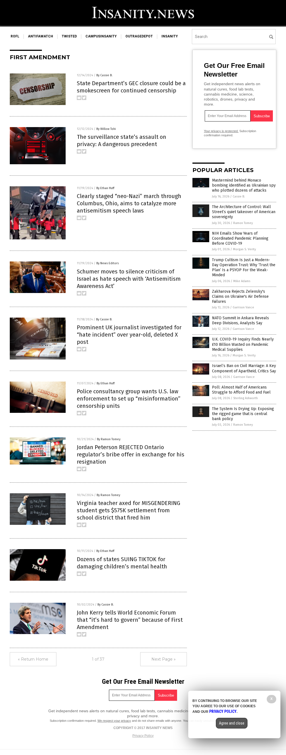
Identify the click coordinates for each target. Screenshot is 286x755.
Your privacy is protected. (221, 131)
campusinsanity (101, 36)
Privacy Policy (143, 736)
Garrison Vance (243, 307)
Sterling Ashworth (245, 398)
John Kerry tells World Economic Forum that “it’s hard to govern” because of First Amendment (130, 619)
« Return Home (33, 659)
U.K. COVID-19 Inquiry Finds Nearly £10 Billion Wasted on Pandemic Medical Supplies (243, 344)
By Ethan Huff (105, 188)
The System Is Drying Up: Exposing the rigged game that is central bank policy (243, 413)
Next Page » (163, 659)
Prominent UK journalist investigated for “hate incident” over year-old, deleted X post (129, 334)
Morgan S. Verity (244, 249)
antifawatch (40, 36)
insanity (169, 36)
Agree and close (231, 723)
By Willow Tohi (106, 129)
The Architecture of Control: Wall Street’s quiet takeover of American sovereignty (243, 211)
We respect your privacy (114, 720)
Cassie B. (239, 196)
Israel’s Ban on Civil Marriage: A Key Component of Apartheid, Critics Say (244, 368)
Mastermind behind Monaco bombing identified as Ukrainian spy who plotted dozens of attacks (244, 185)
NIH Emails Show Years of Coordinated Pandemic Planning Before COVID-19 (240, 238)
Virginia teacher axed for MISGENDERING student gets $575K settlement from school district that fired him (128, 510)
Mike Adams (241, 281)
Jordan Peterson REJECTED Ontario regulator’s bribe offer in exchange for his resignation (130, 454)
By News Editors (107, 263)
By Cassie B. (104, 75)
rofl (15, 36)
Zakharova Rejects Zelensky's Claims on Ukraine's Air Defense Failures (240, 296)
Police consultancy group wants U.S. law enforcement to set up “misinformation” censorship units (128, 398)
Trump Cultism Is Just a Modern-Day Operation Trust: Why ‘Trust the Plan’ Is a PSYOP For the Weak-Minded (243, 268)
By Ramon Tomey (108, 439)
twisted (69, 36)
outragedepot (139, 36)
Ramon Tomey (243, 223)
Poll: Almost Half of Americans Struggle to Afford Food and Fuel (241, 390)
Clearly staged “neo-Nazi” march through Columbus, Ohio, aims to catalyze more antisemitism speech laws (129, 203)
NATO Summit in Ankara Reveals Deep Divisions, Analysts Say (240, 320)
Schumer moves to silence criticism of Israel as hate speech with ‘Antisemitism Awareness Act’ (129, 278)
